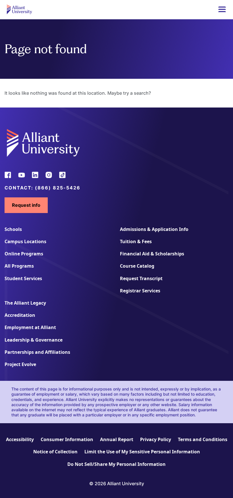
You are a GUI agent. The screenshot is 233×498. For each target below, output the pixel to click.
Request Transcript (141, 278)
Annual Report (116, 439)
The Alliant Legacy (25, 303)
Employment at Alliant (30, 327)
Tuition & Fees (136, 241)
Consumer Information (67, 439)
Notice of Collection (55, 452)
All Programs (19, 266)
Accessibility (20, 439)
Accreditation (20, 315)
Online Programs (24, 254)
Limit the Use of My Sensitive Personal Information (142, 452)
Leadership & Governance (34, 340)
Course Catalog (137, 266)
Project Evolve (20, 364)
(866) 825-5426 (57, 188)
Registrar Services (140, 291)
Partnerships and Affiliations (37, 352)
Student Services (23, 278)
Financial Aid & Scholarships (152, 254)
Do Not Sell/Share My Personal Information (116, 464)
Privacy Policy (155, 439)
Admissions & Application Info (154, 229)
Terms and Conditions (202, 439)
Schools (13, 229)
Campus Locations (25, 241)
